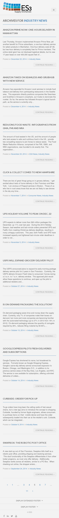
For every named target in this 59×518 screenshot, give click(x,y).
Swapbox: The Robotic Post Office (24, 442)
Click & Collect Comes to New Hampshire (29, 172)
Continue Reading (44, 64)
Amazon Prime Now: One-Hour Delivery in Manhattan (29, 31)
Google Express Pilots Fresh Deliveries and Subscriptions (27, 350)
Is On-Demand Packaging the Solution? (27, 304)
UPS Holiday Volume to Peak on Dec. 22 (27, 213)
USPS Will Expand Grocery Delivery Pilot (28, 260)
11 (27, 490)
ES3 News (33, 154)
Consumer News (34, 195)
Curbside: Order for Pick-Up (20, 398)
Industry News (34, 59)
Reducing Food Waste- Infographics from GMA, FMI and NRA (29, 126)
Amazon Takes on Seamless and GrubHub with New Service (28, 79)
